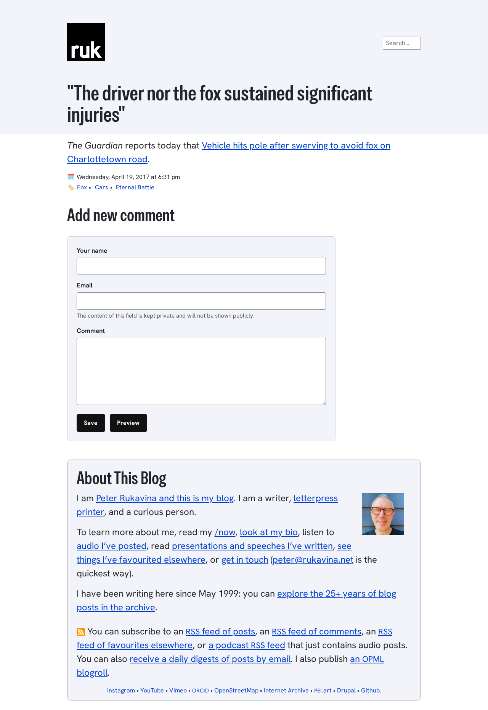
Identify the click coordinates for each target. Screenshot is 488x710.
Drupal (346, 690)
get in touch (245, 559)
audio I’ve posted (111, 546)
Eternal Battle (135, 187)
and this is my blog (165, 498)
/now (225, 532)
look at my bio (269, 532)
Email (85, 285)
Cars (101, 187)
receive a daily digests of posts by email (210, 659)
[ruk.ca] (244, 42)
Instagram (121, 690)
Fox (82, 187)
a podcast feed (247, 645)
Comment (91, 330)
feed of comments (316, 631)
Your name (92, 250)
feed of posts (220, 631)
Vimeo (178, 690)
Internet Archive (286, 690)
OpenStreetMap (236, 690)
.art (323, 690)
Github (370, 690)
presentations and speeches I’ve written (252, 546)
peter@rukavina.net (313, 559)
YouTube (152, 690)
